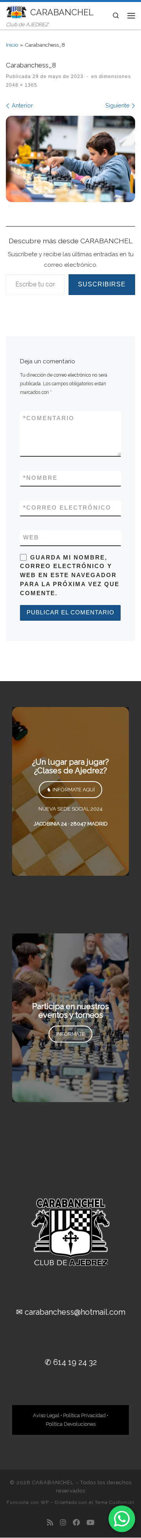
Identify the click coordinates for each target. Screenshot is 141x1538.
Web (31, 537)
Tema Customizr (114, 1502)
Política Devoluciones (71, 1424)
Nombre (40, 478)
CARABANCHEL (53, 1482)
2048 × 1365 (21, 85)
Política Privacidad (84, 1415)
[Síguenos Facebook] (76, 1522)
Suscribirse (102, 284)
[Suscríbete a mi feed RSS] (50, 1522)
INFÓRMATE (70, 1034)
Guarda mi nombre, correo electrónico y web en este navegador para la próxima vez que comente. (69, 575)
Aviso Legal (46, 1415)
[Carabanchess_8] (70, 159)
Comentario (48, 418)
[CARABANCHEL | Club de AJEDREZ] (16, 11)
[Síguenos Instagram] (63, 1522)
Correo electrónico (67, 508)
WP (45, 1502)
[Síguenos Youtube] (90, 1522)
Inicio (12, 45)
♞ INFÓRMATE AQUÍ (71, 790)
